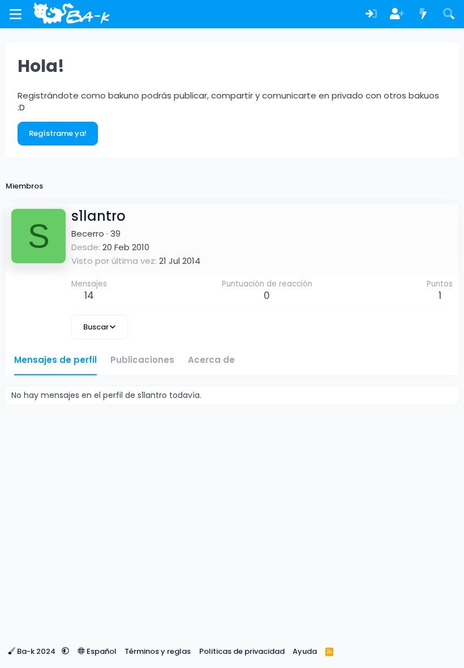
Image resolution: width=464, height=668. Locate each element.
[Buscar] (449, 14)
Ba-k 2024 (36, 651)
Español (101, 651)
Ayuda (305, 651)
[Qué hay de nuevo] (423, 14)
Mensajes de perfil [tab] (55, 360)
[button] (65, 651)
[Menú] (15, 14)
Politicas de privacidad (242, 651)
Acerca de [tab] (211, 360)
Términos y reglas (157, 651)
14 (89, 295)
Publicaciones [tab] (142, 360)
